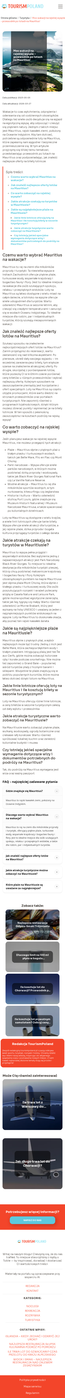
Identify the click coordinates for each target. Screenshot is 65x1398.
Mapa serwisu (32, 1386)
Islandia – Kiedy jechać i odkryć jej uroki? (32, 1338)
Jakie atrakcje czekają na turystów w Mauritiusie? (34, 203)
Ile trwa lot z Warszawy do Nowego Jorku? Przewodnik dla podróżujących (32, 1104)
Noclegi (32, 1306)
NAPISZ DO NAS (32, 1220)
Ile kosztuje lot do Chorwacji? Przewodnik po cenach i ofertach (32, 989)
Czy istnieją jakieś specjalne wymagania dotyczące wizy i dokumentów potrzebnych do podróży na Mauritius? (35, 240)
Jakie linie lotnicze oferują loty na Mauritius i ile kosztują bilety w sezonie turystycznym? (34, 220)
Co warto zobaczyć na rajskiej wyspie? (30, 195)
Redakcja (33, 1286)
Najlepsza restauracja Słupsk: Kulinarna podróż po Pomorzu (32, 1345)
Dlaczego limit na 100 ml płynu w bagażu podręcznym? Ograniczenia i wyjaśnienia (32, 957)
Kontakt (32, 1291)
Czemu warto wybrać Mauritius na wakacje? (33, 178)
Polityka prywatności (32, 1380)
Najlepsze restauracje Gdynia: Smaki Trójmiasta (33, 925)
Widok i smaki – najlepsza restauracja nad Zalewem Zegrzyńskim (32, 1362)
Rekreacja (32, 1311)
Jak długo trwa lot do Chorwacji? (32, 1164)
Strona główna (9, 18)
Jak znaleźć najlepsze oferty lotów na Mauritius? (34, 186)
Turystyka (24, 18)
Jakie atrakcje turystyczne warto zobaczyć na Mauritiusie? (32, 229)
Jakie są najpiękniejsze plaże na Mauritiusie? (32, 211)
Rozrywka (32, 1315)
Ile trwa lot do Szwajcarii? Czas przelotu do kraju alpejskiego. (32, 1353)
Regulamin (32, 1393)
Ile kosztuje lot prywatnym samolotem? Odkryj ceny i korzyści (32, 1021)
